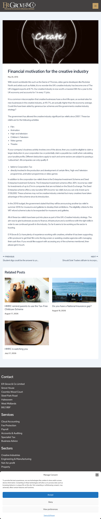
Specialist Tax (8, 437)
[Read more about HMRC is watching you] (27, 332)
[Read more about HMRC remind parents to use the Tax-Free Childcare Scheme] (27, 290)
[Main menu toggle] (95, 6)
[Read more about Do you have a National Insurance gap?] (74, 290)
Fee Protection (8, 425)
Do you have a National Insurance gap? (72, 306)
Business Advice (9, 440)
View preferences (50, 509)
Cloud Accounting (10, 421)
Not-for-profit (8, 462)
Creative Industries (10, 455)
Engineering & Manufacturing (16, 458)
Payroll (4, 429)
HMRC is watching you (16, 348)
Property (5, 466)
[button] (97, 475)
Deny (50, 502)
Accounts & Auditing (11, 433)
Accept (50, 495)
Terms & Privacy (49, 515)
